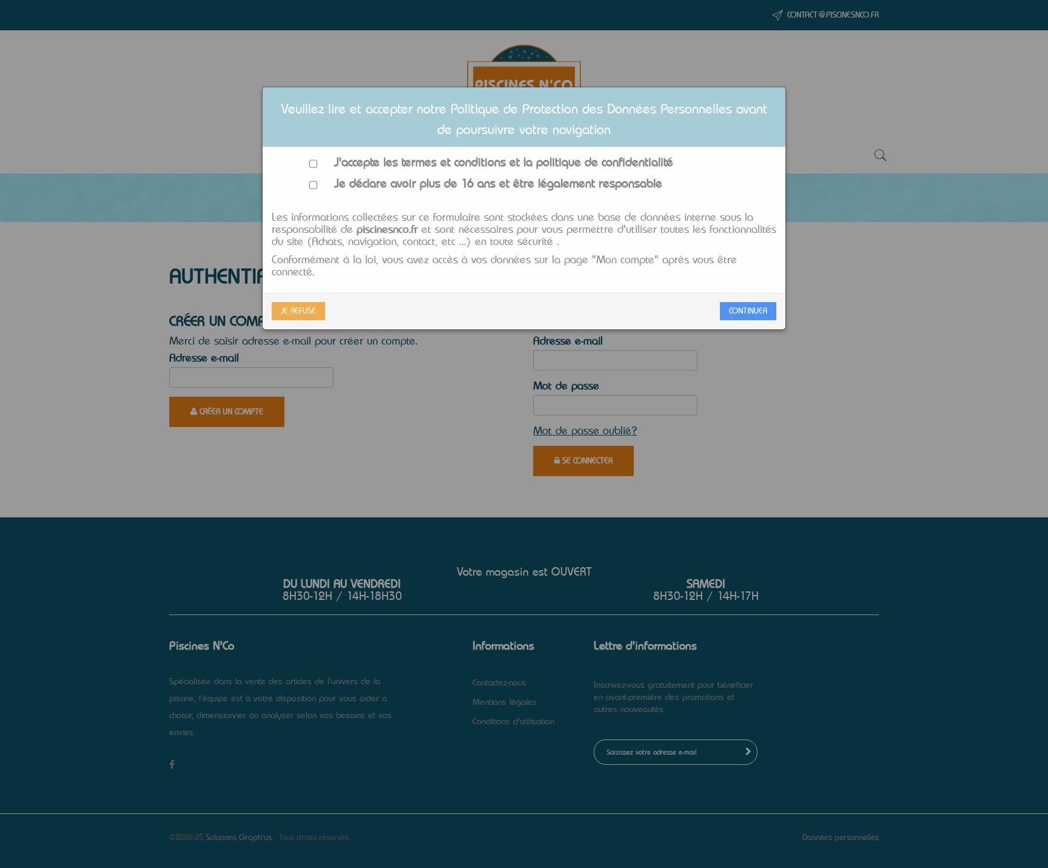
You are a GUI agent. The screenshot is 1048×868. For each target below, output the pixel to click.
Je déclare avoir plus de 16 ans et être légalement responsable (489, 184)
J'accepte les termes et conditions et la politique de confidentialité (495, 162)
